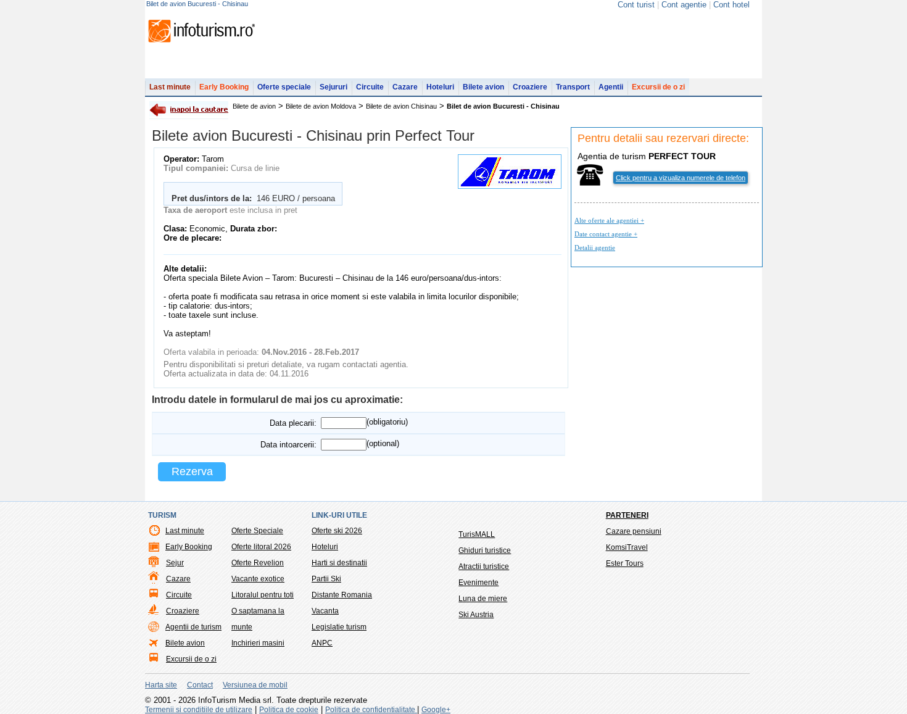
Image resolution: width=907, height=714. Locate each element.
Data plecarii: (293, 423)
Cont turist (636, 4)
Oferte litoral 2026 (261, 546)
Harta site (161, 685)
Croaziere (530, 87)
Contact (200, 685)
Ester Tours (625, 563)
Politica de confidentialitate (371, 709)
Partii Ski (326, 579)
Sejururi (333, 87)
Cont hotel (731, 4)
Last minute (170, 87)
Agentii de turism (193, 627)
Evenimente (478, 582)
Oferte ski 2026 (337, 530)
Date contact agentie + (605, 234)
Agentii (610, 87)
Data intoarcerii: (288, 444)
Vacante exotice (257, 579)
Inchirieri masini (257, 643)
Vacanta (325, 611)
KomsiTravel (627, 547)
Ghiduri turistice (484, 550)
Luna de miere (482, 598)
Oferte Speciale (257, 530)
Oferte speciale (284, 87)
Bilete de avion (254, 106)
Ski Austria (476, 614)
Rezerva (192, 471)
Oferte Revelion (257, 562)
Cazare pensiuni (633, 531)
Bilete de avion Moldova (321, 106)
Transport (573, 87)
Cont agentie (683, 4)
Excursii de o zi (658, 87)
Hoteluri (440, 87)
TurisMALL (476, 534)
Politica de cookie (288, 709)
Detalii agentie (594, 247)
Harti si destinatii (339, 562)
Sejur (175, 562)
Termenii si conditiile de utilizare (198, 709)
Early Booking (224, 87)
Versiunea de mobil (255, 685)
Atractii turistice (483, 566)
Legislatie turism (339, 627)
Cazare (405, 87)
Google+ (435, 709)
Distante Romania (342, 595)
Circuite (370, 87)
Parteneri (627, 515)
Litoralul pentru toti (262, 595)
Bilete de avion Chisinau (401, 106)
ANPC (322, 643)
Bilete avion (483, 87)
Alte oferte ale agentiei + (609, 220)
